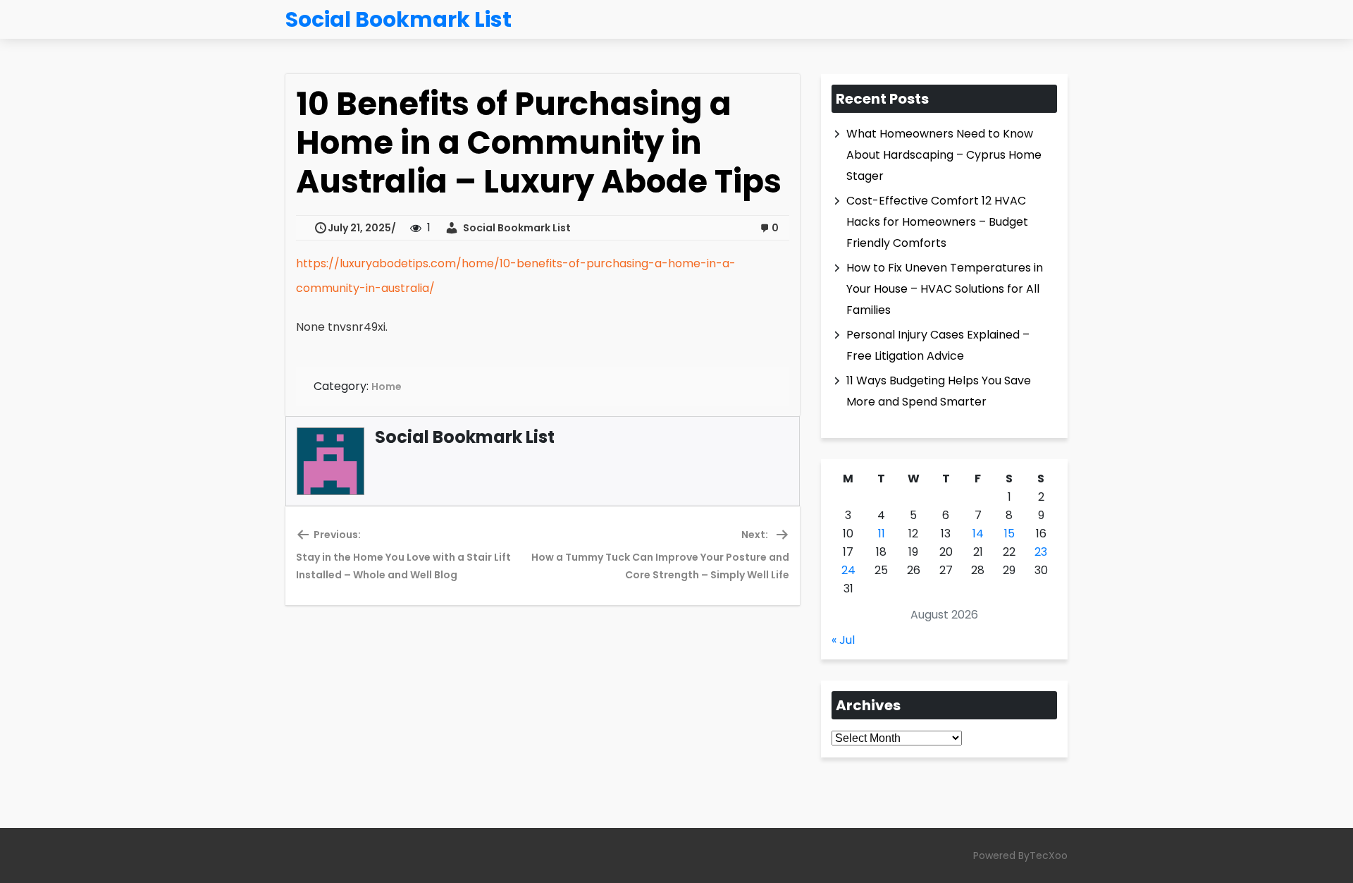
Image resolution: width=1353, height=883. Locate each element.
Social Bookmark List (515, 228)
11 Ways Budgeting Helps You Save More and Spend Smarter (938, 391)
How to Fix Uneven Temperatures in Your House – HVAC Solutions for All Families (944, 289)
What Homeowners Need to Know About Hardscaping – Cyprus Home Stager (944, 155)
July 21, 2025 (359, 228)
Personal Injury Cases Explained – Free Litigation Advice (938, 345)
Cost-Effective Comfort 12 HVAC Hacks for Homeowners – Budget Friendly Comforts (937, 222)
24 (848, 570)
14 (978, 533)
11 (881, 533)
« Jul (843, 640)
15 (1009, 533)
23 (1040, 552)
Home (386, 386)
